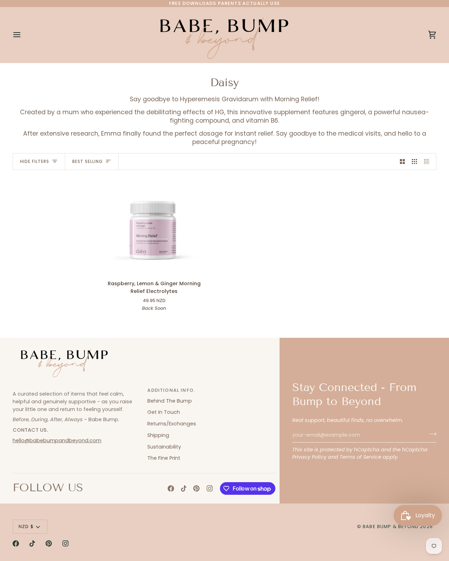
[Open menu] (23, 35)
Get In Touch (163, 412)
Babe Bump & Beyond (390, 526)
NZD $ (26, 526)
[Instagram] (210, 488)
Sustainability (164, 446)
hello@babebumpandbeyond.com (57, 440)
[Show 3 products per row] (414, 161)
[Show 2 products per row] (402, 161)
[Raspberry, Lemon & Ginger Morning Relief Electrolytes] (154, 225)
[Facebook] (171, 488)
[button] (76, 388)
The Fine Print (163, 457)
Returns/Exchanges (171, 423)
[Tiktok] (184, 488)
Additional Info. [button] (171, 390)
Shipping (158, 435)
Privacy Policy (309, 456)
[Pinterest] (196, 488)
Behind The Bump (169, 400)
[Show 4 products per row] (428, 161)
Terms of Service (360, 456)
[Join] (430, 434)
